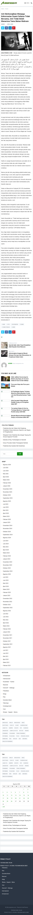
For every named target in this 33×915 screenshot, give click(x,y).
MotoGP (21, 730)
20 (15, 798)
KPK (21, 728)
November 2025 (7, 492)
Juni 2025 (6, 507)
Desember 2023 (7, 562)
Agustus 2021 (7, 647)
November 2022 (7, 601)
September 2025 (7, 498)
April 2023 (6, 586)
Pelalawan (12, 733)
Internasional (6, 678)
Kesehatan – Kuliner (8, 681)
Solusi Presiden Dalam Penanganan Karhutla (15, 443)
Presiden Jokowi (25, 736)
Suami (13, 327)
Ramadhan (5, 738)
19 (11, 798)
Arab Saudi (5, 722)
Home (2, 8)
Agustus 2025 (7, 501)
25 (7, 801)
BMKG (23, 722)
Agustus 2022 (7, 610)
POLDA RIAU (12, 736)
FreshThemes (25, 907)
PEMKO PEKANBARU (20, 733)
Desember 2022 (7, 598)
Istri (8, 324)
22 (24, 798)
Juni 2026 (6, 470)
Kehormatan (15, 324)
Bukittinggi (5, 725)
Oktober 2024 (7, 531)
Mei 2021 (5, 656)
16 (28, 795)
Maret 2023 (6, 589)
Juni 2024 (6, 544)
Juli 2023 (5, 577)
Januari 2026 (6, 486)
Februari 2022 (7, 629)
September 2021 (7, 644)
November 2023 (7, 565)
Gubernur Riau (23, 725)
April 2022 (6, 623)
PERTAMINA (5, 736)
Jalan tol (5, 728)
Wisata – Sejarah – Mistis (10, 712)
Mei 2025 (5, 510)
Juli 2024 (5, 540)
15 (24, 795)
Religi (6, 8)
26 (11, 801)
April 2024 (6, 550)
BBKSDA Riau (17, 722)
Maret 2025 (6, 516)
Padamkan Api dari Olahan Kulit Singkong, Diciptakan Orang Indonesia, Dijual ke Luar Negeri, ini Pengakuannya (17, 430)
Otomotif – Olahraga (8, 688)
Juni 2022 (6, 617)
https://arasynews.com (18, 363)
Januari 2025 (6, 522)
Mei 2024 (5, 547)
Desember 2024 (7, 525)
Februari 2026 (7, 483)
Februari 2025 (7, 519)
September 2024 (7, 534)
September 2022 (7, 607)
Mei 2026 (5, 474)
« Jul (3, 806)
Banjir (11, 722)
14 (20, 795)
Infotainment (6, 675)
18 (7, 798)
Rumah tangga (6, 327)
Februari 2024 (7, 556)
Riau (4, 697)
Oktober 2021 (7, 641)
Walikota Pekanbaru (7, 741)
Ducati (17, 725)
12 (11, 795)
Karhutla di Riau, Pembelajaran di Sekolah (14, 440)
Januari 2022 (6, 632)
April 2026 (6, 477)
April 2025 (6, 513)
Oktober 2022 (7, 604)
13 (15, 795)
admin (3, 24)
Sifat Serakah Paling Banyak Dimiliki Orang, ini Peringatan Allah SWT (20, 402)
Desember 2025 (7, 489)
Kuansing (26, 728)
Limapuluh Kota (14, 730)
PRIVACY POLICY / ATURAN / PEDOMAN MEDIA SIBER (13, 865)
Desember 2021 (7, 635)
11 (7, 795)
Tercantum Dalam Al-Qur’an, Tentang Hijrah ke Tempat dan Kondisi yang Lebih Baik (20, 410)
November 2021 (7, 638)
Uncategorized (7, 706)
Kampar (11, 728)
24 (3, 801)
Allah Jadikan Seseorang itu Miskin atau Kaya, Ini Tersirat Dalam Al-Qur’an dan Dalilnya (20, 378)
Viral (4, 709)
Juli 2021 (5, 650)
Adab (4, 324)
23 (28, 798)
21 (20, 798)
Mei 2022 (5, 620)
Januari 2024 (6, 559)
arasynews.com (12, 907)
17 (3, 798)
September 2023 (7, 571)
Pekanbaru (6, 691)
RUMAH (22, 324)
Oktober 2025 (7, 495)
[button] (26, 3)
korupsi (16, 728)
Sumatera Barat (7, 700)
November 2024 (7, 528)
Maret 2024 (6, 553)
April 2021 (6, 659)
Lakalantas (5, 730)
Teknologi (5, 703)
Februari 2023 (7, 592)
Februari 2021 (7, 665)
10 (3, 795)
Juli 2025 (5, 504)
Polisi (17, 736)
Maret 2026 (6, 480)
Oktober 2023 (7, 568)
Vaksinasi (24, 738)
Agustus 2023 (7, 574)
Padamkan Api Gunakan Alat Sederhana (14, 446)
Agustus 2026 (7, 464)
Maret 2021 (6, 662)
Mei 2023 (5, 583)
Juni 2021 (6, 653)
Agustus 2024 (7, 537)
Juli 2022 (5, 614)
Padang (27, 730)
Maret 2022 (6, 626)
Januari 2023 (6, 595)
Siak (20, 738)
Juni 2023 (6, 580)
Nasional (5, 685)
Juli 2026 (5, 467)
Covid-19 (12, 725)
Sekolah (15, 738)
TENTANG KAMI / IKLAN (6, 862)
